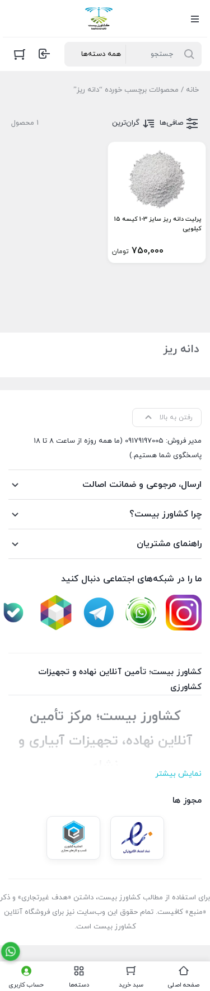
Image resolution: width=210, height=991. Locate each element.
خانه (192, 90)
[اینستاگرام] (184, 612)
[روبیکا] (56, 612)
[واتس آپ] (141, 612)
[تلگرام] (98, 612)
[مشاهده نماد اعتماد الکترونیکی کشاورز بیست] (137, 838)
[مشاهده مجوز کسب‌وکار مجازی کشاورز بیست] (73, 838)
